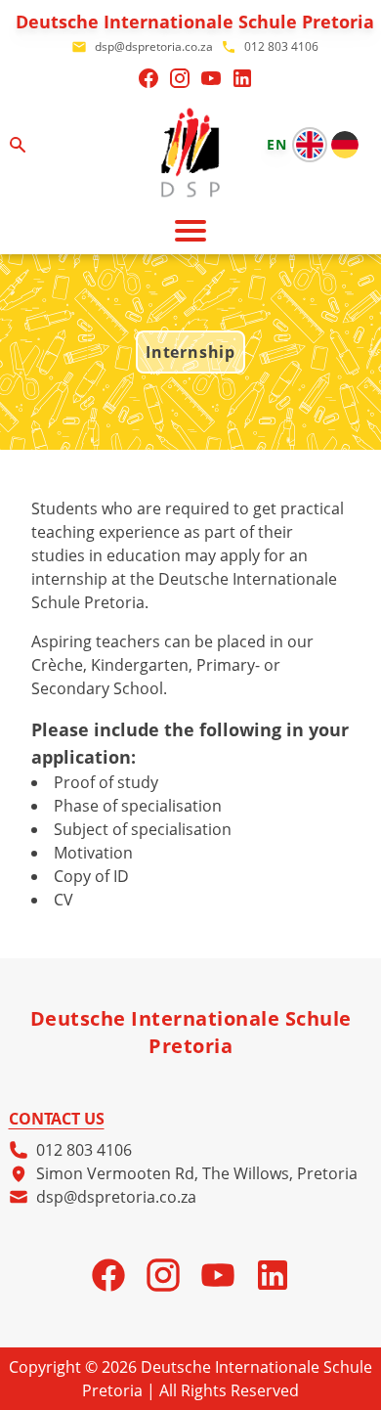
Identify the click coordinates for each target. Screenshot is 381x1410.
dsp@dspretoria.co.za (116, 1197)
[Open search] (17, 144)
